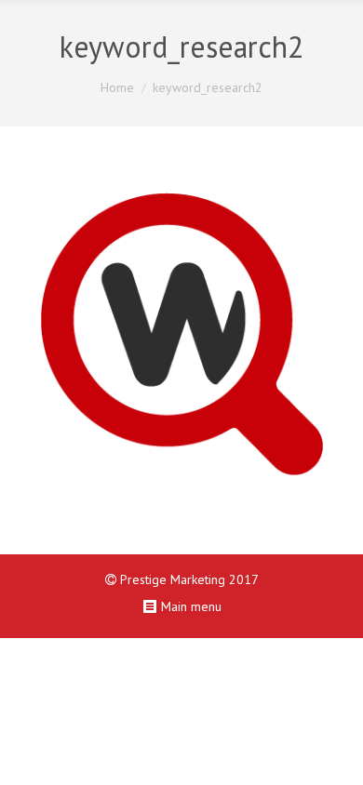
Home (117, 87)
